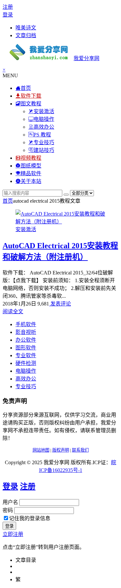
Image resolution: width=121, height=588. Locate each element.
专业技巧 (25, 386)
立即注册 (13, 534)
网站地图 (41, 450)
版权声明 (60, 450)
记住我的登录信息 (29, 518)
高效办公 (25, 378)
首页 (8, 201)
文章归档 (25, 35)
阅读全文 (13, 311)
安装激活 (25, 229)
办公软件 (25, 340)
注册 (8, 7)
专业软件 (25, 355)
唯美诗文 (25, 27)
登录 (8, 14)
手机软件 (25, 324)
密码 (8, 510)
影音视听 (25, 332)
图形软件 (25, 347)
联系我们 (80, 450)
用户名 (10, 502)
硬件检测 (25, 363)
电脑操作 (25, 371)
